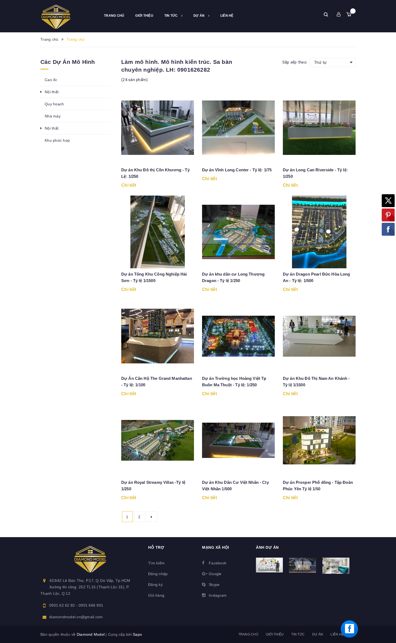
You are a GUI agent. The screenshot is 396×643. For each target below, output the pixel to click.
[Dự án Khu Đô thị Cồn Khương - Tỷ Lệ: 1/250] (157, 127)
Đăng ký (155, 584)
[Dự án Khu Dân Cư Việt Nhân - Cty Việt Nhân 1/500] (238, 440)
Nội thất (51, 92)
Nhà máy (53, 116)
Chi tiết (128, 185)
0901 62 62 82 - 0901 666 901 (76, 605)
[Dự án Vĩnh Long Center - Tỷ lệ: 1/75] (238, 127)
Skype (214, 584)
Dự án (199, 16)
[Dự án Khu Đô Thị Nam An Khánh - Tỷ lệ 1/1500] (319, 336)
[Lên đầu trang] (386, 606)
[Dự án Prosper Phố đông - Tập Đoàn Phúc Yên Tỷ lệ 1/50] (319, 440)
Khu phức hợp (57, 140)
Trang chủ (114, 16)
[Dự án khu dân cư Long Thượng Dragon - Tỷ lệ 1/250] (238, 232)
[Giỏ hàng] (349, 14)
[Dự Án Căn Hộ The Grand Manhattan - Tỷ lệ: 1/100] (157, 336)
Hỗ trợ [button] (156, 547)
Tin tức (171, 16)
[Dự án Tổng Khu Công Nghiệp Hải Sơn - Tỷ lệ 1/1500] (157, 232)
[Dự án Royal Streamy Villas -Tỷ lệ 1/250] (157, 440)
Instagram (218, 595)
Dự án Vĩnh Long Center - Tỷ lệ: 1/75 (237, 170)
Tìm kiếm (156, 563)
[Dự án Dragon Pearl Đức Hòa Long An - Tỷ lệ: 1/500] (319, 232)
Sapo (137, 634)
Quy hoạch (54, 104)
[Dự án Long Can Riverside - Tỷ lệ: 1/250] (319, 127)
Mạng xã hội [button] (215, 547)
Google (215, 574)
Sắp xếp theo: (294, 62)
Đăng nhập (158, 574)
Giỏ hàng (156, 595)
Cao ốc (51, 80)
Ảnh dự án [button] (267, 547)
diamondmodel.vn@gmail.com (76, 617)
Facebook (217, 563)
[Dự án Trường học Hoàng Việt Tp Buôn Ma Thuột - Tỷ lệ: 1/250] (238, 336)
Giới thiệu (144, 16)
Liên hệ (227, 16)
